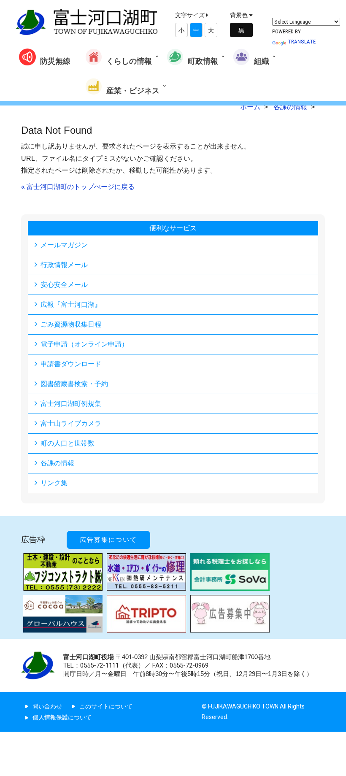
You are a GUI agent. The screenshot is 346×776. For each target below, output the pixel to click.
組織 (261, 61)
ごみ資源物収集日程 (71, 324)
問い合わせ (47, 706)
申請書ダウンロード (71, 364)
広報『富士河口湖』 (71, 304)
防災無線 (55, 61)
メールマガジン (64, 245)
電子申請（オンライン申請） (84, 344)
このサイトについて (105, 706)
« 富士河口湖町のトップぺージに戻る (78, 186)
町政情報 (203, 61)
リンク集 (54, 483)
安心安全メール (64, 284)
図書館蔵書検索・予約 (74, 383)
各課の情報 (57, 463)
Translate (302, 41)
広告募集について (108, 539)
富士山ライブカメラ (71, 423)
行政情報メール (64, 264)
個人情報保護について (62, 717)
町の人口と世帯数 (68, 443)
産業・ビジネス (132, 90)
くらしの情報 (129, 61)
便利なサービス (173, 228)
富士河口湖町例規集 (71, 403)
